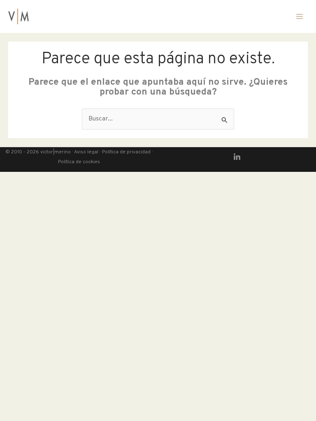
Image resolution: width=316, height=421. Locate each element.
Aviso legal (85, 152)
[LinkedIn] (237, 157)
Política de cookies (79, 162)
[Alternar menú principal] (299, 16)
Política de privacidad (126, 152)
